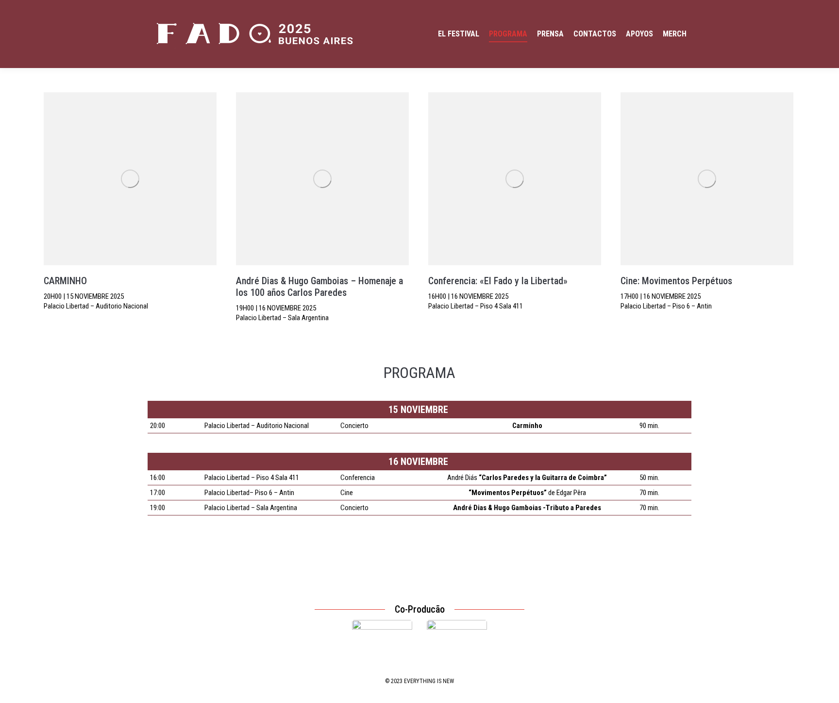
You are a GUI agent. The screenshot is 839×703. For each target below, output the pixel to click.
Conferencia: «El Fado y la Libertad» (498, 281)
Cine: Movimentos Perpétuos (676, 281)
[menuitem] (458, 34)
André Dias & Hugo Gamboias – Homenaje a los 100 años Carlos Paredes (319, 286)
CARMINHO (65, 281)
